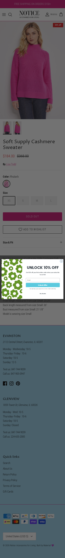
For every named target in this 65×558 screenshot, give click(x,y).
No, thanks (43, 293)
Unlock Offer (42, 285)
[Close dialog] (61, 261)
